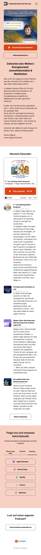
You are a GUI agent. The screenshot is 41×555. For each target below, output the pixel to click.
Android (22, 451)
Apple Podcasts (22, 462)
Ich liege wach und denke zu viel (24, 288)
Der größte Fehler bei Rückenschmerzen (21, 380)
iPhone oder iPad (10, 452)
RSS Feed (22, 493)
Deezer (22, 485)
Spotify (22, 477)
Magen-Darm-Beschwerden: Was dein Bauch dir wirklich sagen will (24, 322)
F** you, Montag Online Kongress (22, 206)
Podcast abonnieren (20, 55)
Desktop (32, 451)
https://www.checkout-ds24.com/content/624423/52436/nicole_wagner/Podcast (25, 267)
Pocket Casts (22, 469)
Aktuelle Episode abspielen (22, 47)
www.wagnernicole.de (13, 138)
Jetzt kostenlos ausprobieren (20, 527)
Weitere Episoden (20, 417)
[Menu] (36, 3)
